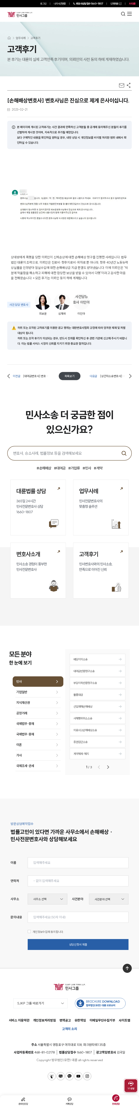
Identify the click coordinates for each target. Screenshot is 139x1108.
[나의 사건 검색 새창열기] (52, 1076)
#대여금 (60, 468)
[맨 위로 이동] (127, 968)
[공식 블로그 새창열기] (61, 1076)
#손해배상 (44, 468)
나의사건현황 (60, 3)
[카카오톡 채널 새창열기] (69, 1076)
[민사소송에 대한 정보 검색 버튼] (124, 453)
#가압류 (74, 468)
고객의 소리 (69, 1029)
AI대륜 (132, 3)
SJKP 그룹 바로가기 (30, 1003)
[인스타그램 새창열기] (87, 1076)
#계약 (98, 468)
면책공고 (65, 1020)
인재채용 (114, 3)
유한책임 (80, 1020)
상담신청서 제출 (78, 944)
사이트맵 (124, 1020)
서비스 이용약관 (19, 1020)
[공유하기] (128, 85)
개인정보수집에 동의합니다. (48, 932)
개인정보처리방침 (44, 1020)
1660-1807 (89, 3)
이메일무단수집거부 (102, 1020)
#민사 (87, 468)
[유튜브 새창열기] (78, 1076)
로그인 (43, 3)
